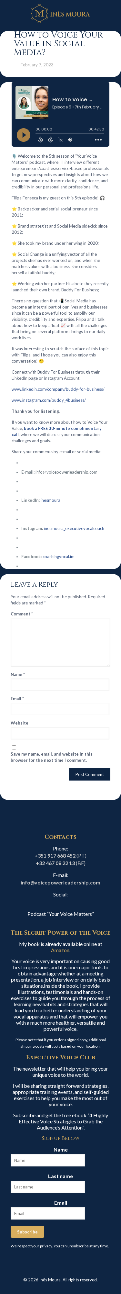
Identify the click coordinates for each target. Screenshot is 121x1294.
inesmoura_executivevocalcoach (74, 528)
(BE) (61, 863)
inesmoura (50, 500)
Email (17, 698)
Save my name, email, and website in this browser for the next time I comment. (52, 757)
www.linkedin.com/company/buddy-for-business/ (58, 389)
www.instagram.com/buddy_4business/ (49, 400)
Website (19, 723)
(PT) (60, 855)
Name (18, 674)
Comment (22, 613)
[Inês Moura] (60, 13)
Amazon (60, 950)
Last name (60, 1176)
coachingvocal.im (59, 556)
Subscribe (27, 1231)
